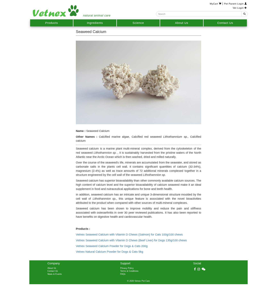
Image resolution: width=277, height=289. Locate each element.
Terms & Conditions (129, 271)
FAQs (123, 274)
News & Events (54, 274)
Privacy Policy (127, 268)
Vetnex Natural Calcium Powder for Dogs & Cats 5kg (109, 251)
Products (51, 22)
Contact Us (225, 22)
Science (138, 22)
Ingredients (95, 22)
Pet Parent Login (234, 3)
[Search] (244, 14)
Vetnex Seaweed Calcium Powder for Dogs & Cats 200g (112, 246)
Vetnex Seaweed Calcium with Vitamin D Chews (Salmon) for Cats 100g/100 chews (129, 234)
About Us (181, 22)
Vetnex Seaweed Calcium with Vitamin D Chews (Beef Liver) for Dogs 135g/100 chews (131, 240)
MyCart (214, 3)
